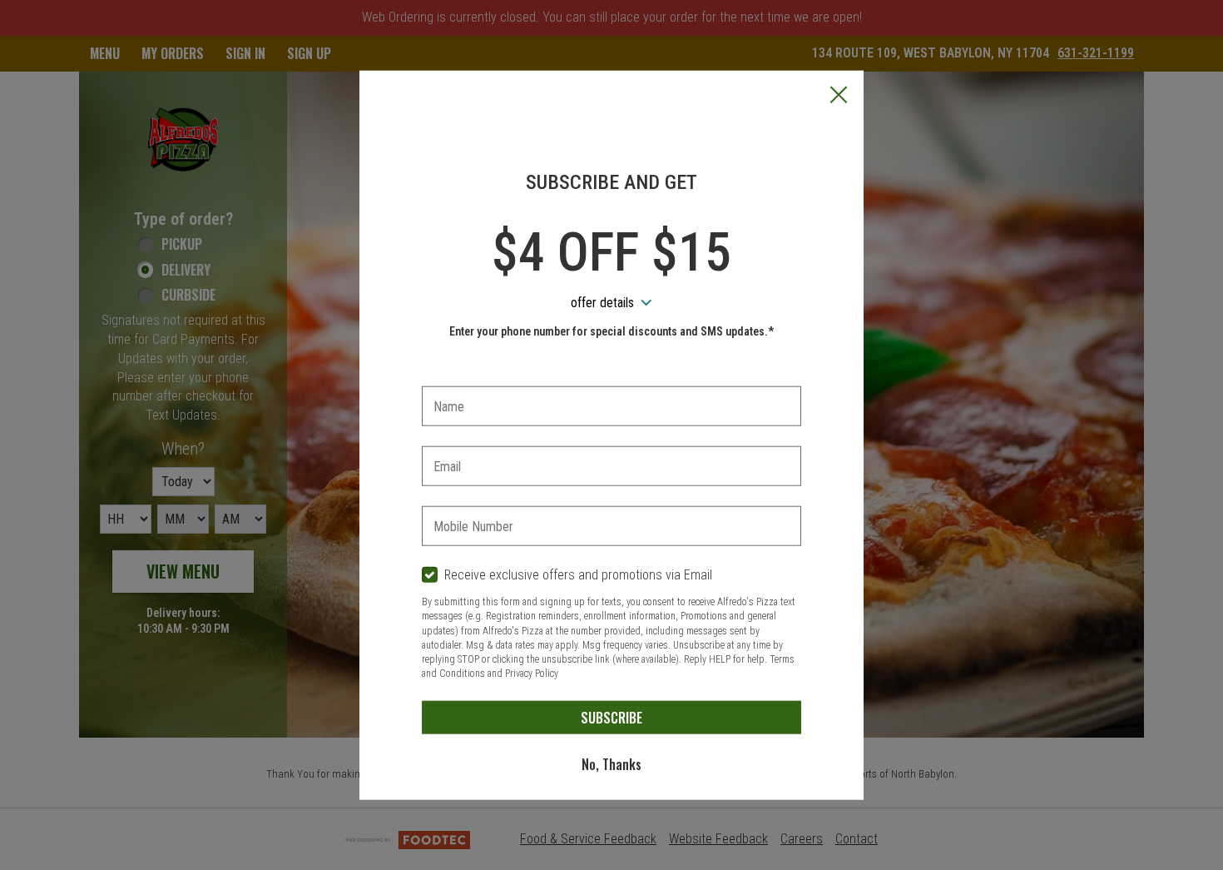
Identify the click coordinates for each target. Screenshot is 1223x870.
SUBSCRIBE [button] (611, 717)
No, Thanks (611, 763)
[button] (838, 96)
